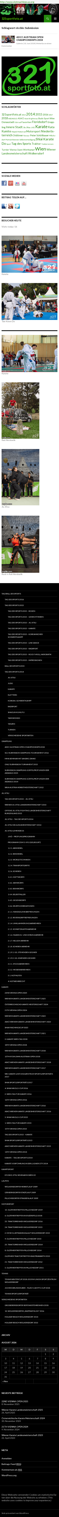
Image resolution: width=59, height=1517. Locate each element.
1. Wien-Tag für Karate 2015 (18, 1123)
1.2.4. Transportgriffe (19, 865)
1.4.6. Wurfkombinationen (21, 906)
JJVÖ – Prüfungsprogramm (21, 836)
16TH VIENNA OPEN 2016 (16, 1100)
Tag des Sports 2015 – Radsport (23, 648)
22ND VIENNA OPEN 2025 (16, 993)
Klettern (12, 695)
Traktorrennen (47, 144)
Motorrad (21, 131)
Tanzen (11, 724)
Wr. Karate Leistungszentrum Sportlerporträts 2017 (29, 1075)
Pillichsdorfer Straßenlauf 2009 (21, 1198)
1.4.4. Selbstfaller (16, 894)
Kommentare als (12, 1469)
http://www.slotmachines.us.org (17, 1)
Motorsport (33, 131)
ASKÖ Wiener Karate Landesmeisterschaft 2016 (28, 1111)
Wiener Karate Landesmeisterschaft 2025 (25, 998)
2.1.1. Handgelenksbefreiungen (23, 912)
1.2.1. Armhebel (15, 848)
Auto (26, 118)
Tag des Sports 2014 (14, 672)
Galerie (19, 43)
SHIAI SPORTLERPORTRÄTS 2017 (18, 1082)
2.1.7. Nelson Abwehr (18, 941)
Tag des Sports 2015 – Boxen (21, 611)
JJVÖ (33, 127)
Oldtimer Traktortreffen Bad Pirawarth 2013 (27, 1256)
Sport (8, 144)
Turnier (5, 149)
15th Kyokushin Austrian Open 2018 (22, 1056)
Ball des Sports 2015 (15, 666)
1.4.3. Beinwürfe (16, 888)
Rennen (15, 139)
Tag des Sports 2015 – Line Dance (23, 643)
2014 (30, 114)
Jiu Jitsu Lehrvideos (14, 831)
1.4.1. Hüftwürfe (16, 877)
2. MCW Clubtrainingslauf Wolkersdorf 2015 (27, 1233)
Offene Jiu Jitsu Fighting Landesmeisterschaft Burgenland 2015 (28, 812)
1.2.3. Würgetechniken (19, 859)
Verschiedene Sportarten (20, 735)
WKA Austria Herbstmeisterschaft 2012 (24, 787)
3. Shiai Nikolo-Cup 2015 (16, 1117)
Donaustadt (8, 122)
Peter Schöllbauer (39, 135)
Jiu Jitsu (26, 127)
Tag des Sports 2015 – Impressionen (25, 660)
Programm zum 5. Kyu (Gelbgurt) (24, 842)
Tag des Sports (21, 143)
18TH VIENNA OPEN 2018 (16, 1045)
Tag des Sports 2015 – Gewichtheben (26, 617)
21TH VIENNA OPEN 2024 (16, 1010)
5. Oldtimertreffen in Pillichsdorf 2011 (24, 1268)
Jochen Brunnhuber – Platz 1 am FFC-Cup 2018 (27, 1288)
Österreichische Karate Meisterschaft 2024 (26, 1004)
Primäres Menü (55, 18)
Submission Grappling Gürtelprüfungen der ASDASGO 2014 (27, 780)
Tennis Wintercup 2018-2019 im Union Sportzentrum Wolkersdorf (30, 1280)
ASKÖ (21, 118)
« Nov (5, 1381)
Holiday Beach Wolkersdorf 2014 (21, 1317)
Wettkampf (29, 149)
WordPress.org (9, 1475)
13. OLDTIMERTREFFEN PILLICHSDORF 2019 (23, 1210)
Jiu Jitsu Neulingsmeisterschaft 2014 (23, 825)
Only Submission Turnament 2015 (21, 764)
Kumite (6, 131)
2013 (24, 115)
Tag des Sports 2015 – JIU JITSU (22, 622)
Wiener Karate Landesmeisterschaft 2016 (25, 1105)
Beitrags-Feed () (11, 1464)
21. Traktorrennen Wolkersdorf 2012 (23, 1262)
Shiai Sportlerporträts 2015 (18, 1140)
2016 (45, 114)
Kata (51, 127)
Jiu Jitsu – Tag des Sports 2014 (19, 819)
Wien (40, 148)
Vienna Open (16, 149)
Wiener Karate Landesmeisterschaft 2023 (25, 1016)
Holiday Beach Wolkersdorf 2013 (21, 1322)
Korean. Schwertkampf (20, 701)
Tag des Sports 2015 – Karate (22, 628)
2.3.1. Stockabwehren (18, 964)
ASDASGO (12, 118)
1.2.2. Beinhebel (15, 854)
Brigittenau (33, 118)
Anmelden (7, 1458)
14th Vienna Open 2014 (16, 1152)
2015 (38, 114)
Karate (41, 126)
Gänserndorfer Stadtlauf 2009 (20, 1192)
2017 (51, 115)
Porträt (9, 139)
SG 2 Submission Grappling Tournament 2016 (27, 753)
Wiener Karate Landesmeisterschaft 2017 (25, 1068)
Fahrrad (18, 122)
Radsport (12, 706)
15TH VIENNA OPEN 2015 (16, 1129)
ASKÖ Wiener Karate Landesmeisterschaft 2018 (28, 1062)
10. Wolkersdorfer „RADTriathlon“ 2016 (24, 1311)
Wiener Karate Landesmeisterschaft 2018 (25, 1051)
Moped (14, 132)
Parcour (26, 136)
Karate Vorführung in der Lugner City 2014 (26, 1163)
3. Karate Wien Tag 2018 (16, 1039)
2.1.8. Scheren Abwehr (19, 946)
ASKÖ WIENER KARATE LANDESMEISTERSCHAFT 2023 (28, 1022)
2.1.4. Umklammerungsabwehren (24, 923)
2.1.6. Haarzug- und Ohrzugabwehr (25, 935)
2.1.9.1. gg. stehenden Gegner (22, 952)
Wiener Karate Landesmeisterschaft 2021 (25, 1033)
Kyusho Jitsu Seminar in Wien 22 (20, 1175)
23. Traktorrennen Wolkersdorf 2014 (23, 1244)
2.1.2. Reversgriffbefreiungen (23, 917)
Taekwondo (14, 718)
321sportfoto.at (12, 18)
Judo (10, 683)
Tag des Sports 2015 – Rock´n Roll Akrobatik (29, 654)
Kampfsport (8, 1169)
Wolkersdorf (36, 153)
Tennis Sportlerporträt (17, 1293)
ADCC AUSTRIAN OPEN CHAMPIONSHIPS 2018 (29, 38)
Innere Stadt (14, 127)
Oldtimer (18, 135)
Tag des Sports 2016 (14, 599)
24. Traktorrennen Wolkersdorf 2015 (23, 1227)
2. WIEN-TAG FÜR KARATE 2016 (18, 1094)
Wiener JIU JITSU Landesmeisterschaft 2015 (25, 805)
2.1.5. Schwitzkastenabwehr (22, 929)
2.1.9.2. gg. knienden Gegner (21, 958)
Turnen (11, 729)
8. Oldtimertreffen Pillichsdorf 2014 (23, 1250)
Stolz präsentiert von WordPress (15, 1513)
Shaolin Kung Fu (16, 712)
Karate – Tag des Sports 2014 (18, 1158)
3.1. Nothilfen (15, 975)
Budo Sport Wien (46, 118)
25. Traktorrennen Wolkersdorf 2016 (23, 1221)
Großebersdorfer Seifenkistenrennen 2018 (26, 1305)
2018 (5, 118)
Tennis (5, 1273)
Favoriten (26, 122)
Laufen (5, 1181)
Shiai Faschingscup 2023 (16, 1027)
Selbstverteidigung (27, 139)
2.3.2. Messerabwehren (19, 969)
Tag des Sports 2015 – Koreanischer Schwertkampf (25, 635)
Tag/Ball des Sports (11, 593)
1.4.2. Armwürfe (16, 883)
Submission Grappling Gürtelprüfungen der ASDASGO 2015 (27, 771)
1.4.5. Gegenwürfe (17, 900)
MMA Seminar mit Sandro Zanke (20, 758)
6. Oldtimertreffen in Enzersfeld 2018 (23, 1215)
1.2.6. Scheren (14, 871)
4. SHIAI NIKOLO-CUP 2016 (16, 1088)
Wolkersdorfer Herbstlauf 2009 (21, 1186)
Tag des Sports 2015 (14, 605)
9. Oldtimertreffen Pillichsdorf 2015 (23, 1239)
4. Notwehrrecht (16, 981)
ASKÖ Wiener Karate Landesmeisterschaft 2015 (28, 1146)
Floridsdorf (39, 122)
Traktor (36, 143)
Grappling (7, 741)
